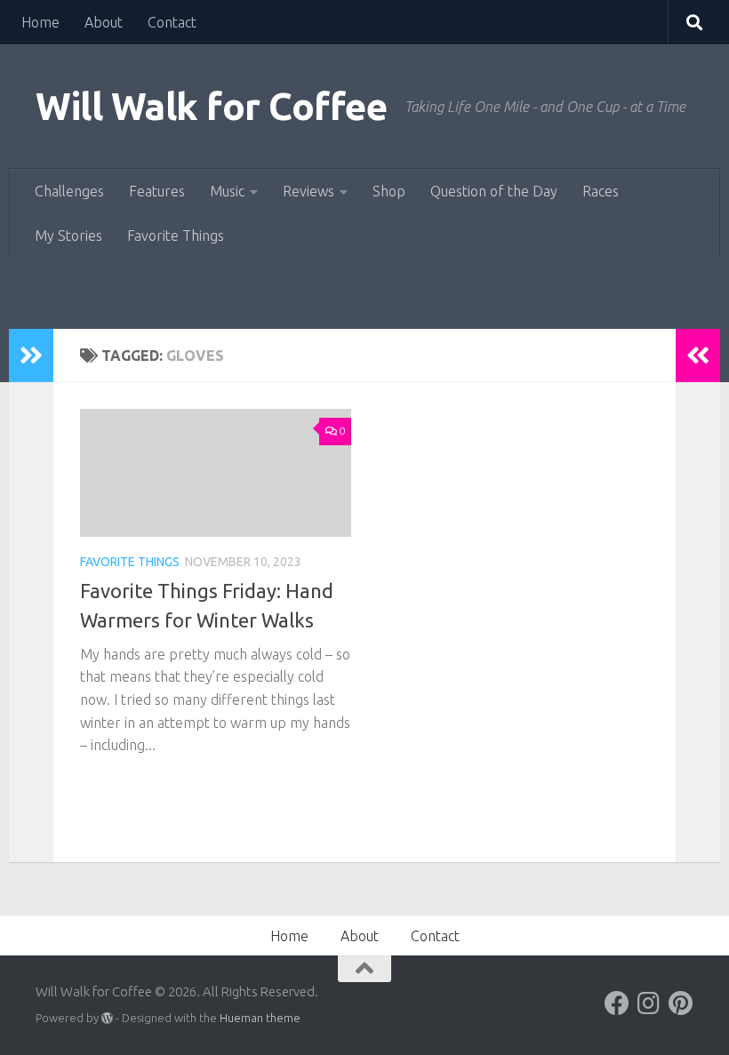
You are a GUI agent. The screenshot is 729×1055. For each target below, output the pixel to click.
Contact (172, 22)
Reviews (308, 191)
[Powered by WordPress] (107, 1018)
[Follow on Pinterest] (681, 1003)
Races (600, 191)
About (103, 22)
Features (157, 191)
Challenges (69, 191)
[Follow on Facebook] (617, 1003)
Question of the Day (493, 191)
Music (227, 191)
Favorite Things (175, 236)
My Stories (68, 236)
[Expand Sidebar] (31, 355)
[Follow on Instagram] (649, 1003)
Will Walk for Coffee (211, 106)
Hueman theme (260, 1017)
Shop (389, 191)
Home (40, 22)
